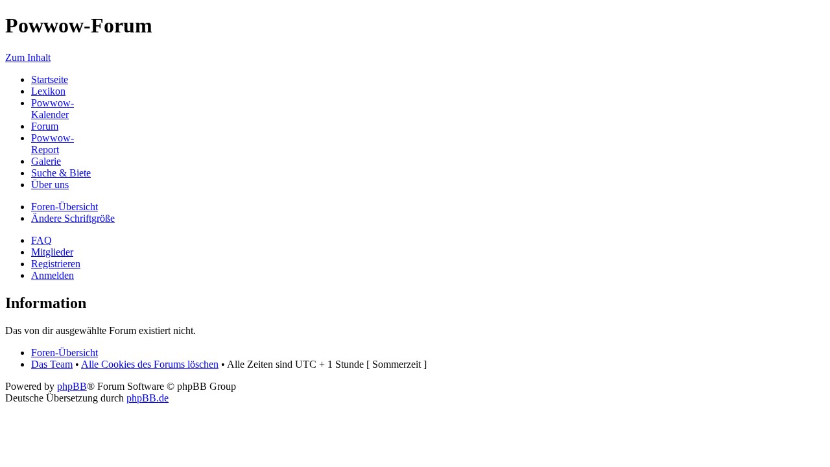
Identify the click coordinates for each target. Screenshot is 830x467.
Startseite (49, 79)
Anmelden (52, 275)
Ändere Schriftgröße (73, 218)
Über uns (50, 184)
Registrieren (55, 263)
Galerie (46, 161)
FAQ (41, 240)
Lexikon (48, 91)
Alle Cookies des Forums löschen (150, 364)
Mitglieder (52, 251)
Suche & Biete (61, 172)
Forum (44, 126)
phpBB (72, 386)
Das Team (52, 364)
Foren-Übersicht (64, 206)
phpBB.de (147, 397)
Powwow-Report (52, 143)
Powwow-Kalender (52, 108)
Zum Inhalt (28, 57)
